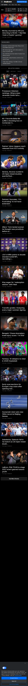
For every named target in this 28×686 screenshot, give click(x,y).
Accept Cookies (14, 678)
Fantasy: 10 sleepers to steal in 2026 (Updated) (14, 360)
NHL (16, 4)
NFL (10, 4)
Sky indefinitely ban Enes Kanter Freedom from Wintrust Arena (14, 54)
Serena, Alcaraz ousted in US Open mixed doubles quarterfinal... (12, 174)
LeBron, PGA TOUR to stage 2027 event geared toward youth (13, 469)
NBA (13, 4)
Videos (19, 71)
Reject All (14, 681)
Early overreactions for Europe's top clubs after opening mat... (12, 386)
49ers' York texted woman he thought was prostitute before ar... (13, 229)
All (8, 71)
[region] (14, 674)
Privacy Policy (18, 675)
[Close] (25, 663)
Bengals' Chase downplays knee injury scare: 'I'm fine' (13, 334)
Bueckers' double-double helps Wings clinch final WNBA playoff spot (13, 46)
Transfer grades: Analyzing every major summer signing (13, 309)
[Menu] (1, 1)
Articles (13, 71)
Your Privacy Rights (14, 684)
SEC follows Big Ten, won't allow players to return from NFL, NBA (13, 50)
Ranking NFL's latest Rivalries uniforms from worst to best (13, 58)
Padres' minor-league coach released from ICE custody (13, 147)
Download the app (21, 1)
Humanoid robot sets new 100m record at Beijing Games (12, 414)
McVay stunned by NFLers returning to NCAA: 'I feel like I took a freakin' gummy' (14, 33)
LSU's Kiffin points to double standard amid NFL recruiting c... (13, 257)
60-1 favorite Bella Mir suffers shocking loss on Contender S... (12, 121)
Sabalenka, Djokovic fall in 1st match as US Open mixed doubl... (14, 442)
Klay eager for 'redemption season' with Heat (13, 283)
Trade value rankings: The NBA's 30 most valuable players (12, 62)
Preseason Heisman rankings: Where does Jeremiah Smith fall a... (11, 93)
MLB (19, 4)
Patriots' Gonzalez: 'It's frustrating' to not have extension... (11, 201)
